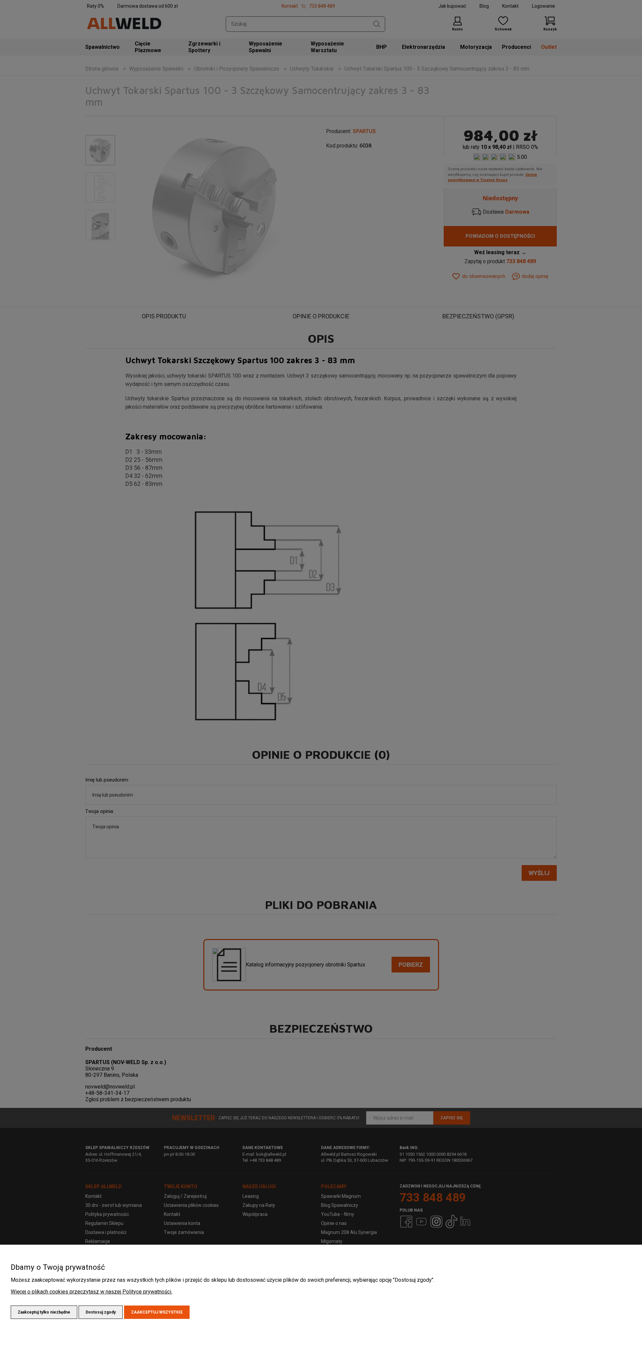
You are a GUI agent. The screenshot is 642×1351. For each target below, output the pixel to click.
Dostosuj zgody (101, 1312)
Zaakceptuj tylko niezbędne (44, 1312)
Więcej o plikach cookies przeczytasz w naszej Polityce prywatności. (91, 1291)
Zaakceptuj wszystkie (157, 1312)
